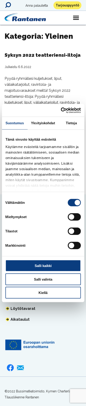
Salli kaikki (43, 266)
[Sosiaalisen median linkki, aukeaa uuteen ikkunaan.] (10, 367)
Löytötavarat (23, 308)
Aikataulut (20, 319)
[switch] (74, 217)
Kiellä (43, 293)
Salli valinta (43, 279)
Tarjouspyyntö (67, 5)
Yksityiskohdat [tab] (43, 123)
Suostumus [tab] (15, 123)
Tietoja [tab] (71, 123)
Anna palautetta (36, 5)
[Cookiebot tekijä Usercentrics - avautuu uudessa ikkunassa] (61, 110)
